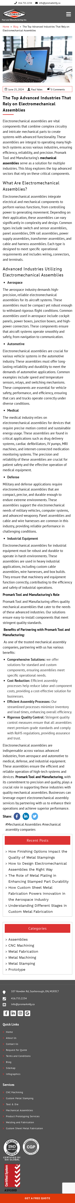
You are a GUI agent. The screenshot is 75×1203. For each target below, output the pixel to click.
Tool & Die (12, 1104)
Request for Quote (16, 1050)
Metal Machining (22, 957)
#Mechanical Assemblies (23, 824)
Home (6, 26)
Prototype (16, 969)
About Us (11, 1038)
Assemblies (18, 939)
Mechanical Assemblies (19, 1110)
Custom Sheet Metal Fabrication (24, 1128)
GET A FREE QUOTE (37, 1198)
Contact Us (12, 1044)
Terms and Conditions (18, 1056)
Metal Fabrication (23, 951)
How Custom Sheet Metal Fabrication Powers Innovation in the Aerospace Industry (36, 893)
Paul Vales (36, 89)
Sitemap (10, 1068)
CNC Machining (21, 945)
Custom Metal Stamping (19, 1098)
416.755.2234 (19, 998)
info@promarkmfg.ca (23, 1004)
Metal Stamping (21, 963)
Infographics (13, 1074)
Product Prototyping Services (23, 1116)
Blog (15, 26)
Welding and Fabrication (20, 1122)
